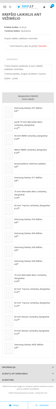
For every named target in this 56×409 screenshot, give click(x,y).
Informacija (9, 367)
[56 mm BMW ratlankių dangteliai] (8, 139)
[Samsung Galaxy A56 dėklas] (8, 237)
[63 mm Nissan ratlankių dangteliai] (8, 320)
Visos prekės (28, 99)
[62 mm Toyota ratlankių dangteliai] (8, 209)
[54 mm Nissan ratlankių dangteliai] (8, 334)
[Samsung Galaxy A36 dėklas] (8, 251)
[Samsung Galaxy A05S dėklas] (8, 348)
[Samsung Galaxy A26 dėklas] (8, 265)
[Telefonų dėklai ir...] (28, 6)
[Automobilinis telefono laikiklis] (8, 167)
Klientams (8, 380)
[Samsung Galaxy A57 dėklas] (8, 111)
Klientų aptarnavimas (15, 373)
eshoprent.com (41, 393)
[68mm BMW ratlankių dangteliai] (8, 153)
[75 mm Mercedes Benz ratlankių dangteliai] (8, 195)
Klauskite (42, 46)
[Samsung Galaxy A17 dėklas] (8, 181)
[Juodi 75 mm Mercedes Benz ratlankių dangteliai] (8, 125)
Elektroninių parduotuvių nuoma (21, 393)
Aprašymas (12, 59)
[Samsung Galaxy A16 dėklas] (8, 223)
